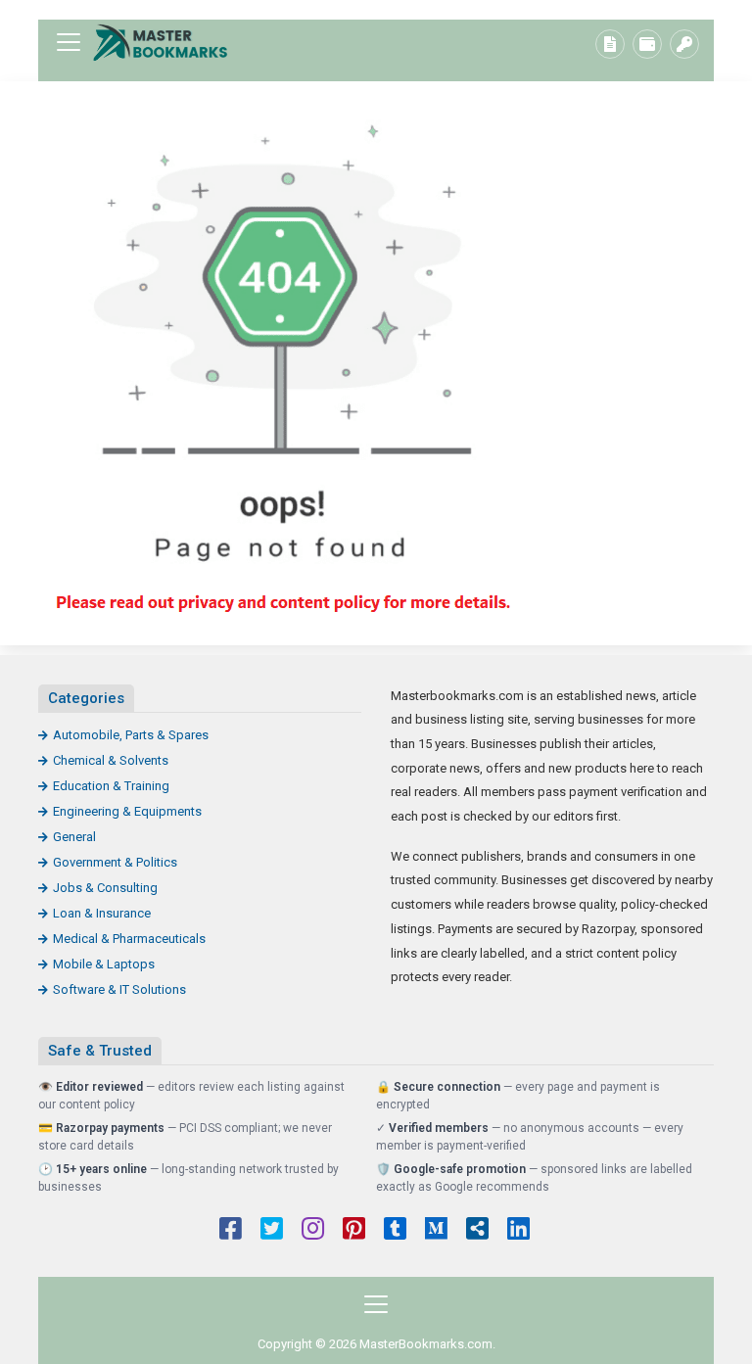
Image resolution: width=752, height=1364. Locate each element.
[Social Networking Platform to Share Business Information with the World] (160, 43)
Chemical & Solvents (110, 760)
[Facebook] (230, 1231)
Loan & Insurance (102, 913)
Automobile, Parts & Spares (131, 735)
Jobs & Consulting (105, 887)
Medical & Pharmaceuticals (129, 938)
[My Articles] (610, 44)
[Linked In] (518, 1231)
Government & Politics (115, 862)
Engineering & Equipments (127, 811)
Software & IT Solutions (119, 989)
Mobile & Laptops (104, 964)
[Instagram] (313, 1231)
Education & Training (111, 785)
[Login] (684, 44)
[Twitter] (271, 1231)
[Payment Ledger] (647, 44)
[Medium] (436, 1231)
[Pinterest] (354, 1231)
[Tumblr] (395, 1231)
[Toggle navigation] (68, 42)
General (74, 836)
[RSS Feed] (477, 1231)
